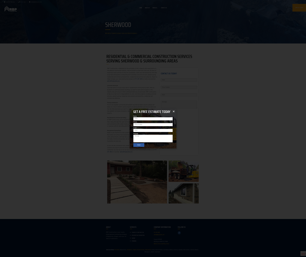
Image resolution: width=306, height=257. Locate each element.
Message (135, 134)
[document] (153, 128)
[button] (174, 111)
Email (135, 128)
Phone (135, 122)
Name (135, 116)
